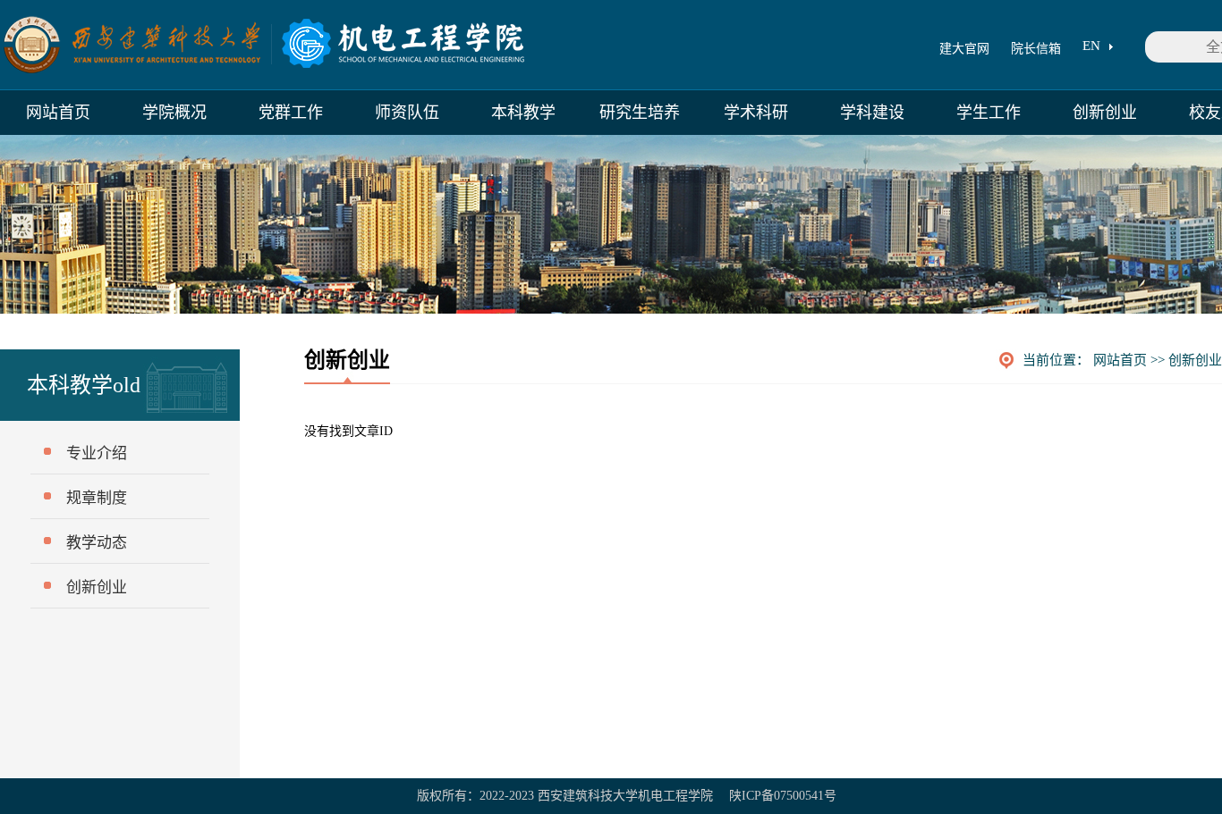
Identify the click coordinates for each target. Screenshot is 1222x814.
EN (1091, 45)
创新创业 (1105, 113)
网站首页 (58, 113)
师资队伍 (407, 113)
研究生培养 (639, 113)
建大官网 (964, 48)
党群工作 (291, 113)
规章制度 (96, 498)
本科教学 (523, 113)
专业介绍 (96, 453)
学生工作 (988, 113)
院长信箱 (1036, 48)
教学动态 (96, 542)
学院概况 (174, 113)
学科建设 (872, 113)
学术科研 (756, 113)
